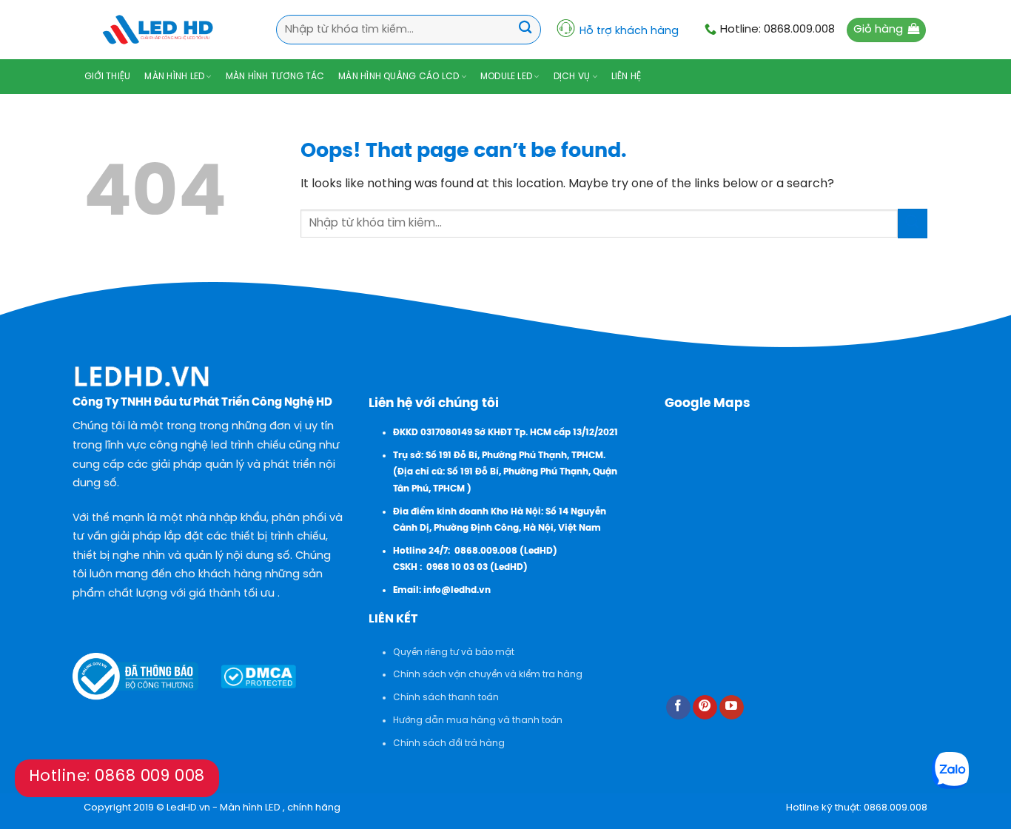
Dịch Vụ (572, 76)
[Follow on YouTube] (731, 707)
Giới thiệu (107, 76)
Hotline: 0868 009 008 (117, 776)
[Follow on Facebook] (678, 707)
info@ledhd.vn (457, 590)
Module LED (506, 76)
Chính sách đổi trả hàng (449, 743)
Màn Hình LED (174, 76)
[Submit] (526, 29)
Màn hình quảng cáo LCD (398, 76)
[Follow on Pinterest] (705, 707)
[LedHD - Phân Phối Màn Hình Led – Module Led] (158, 29)
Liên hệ (626, 76)
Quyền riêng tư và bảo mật (453, 652)
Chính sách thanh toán (446, 697)
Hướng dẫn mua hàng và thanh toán (477, 720)
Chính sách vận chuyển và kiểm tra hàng (487, 674)
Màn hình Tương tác (275, 76)
